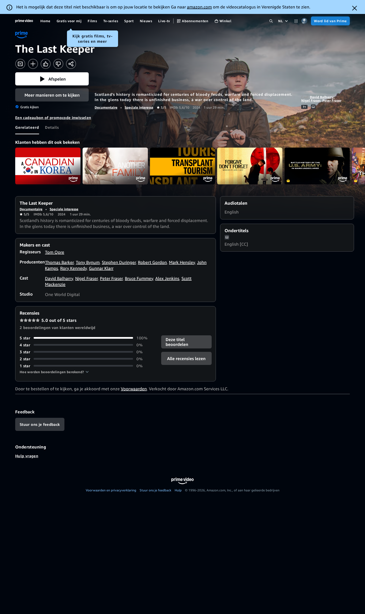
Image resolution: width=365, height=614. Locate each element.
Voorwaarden (134, 388)
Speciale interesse (139, 107)
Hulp (178, 490)
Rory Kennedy (73, 268)
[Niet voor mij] (58, 64)
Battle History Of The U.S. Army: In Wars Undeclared (317, 166)
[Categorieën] (296, 21)
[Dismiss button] (354, 8)
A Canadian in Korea (47, 166)
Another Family (115, 166)
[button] (52, 78)
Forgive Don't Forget (249, 166)
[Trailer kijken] (20, 64)
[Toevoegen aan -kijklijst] (33, 64)
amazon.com (199, 6)
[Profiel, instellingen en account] (304, 21)
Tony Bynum (88, 262)
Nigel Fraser (310, 100)
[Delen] (71, 64)
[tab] (27, 127)
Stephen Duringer (119, 262)
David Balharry (322, 97)
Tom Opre (54, 252)
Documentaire (106, 107)
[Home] (24, 21)
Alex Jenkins (167, 278)
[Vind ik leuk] (46, 64)
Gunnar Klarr (101, 268)
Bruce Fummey (139, 278)
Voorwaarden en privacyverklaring (111, 490)
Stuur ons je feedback (155, 490)
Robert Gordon (152, 262)
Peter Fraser (331, 100)
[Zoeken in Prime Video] (271, 21)
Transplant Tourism (182, 166)
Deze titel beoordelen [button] (177, 342)
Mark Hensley (182, 262)
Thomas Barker (59, 262)
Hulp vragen (26, 456)
